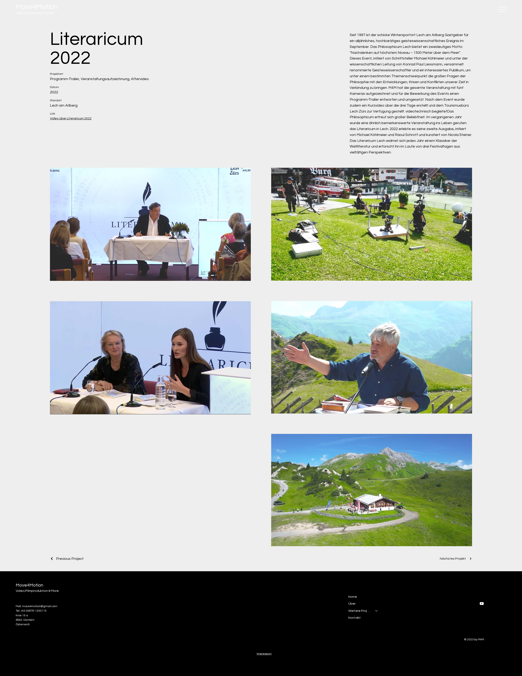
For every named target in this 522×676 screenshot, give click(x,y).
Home (352, 596)
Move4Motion (37, 6)
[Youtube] (481, 603)
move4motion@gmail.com (39, 606)
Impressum (264, 653)
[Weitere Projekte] (377, 610)
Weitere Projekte (359, 610)
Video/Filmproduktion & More (37, 590)
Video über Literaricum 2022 (71, 118)
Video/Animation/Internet (35, 13)
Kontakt (354, 617)
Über (352, 603)
